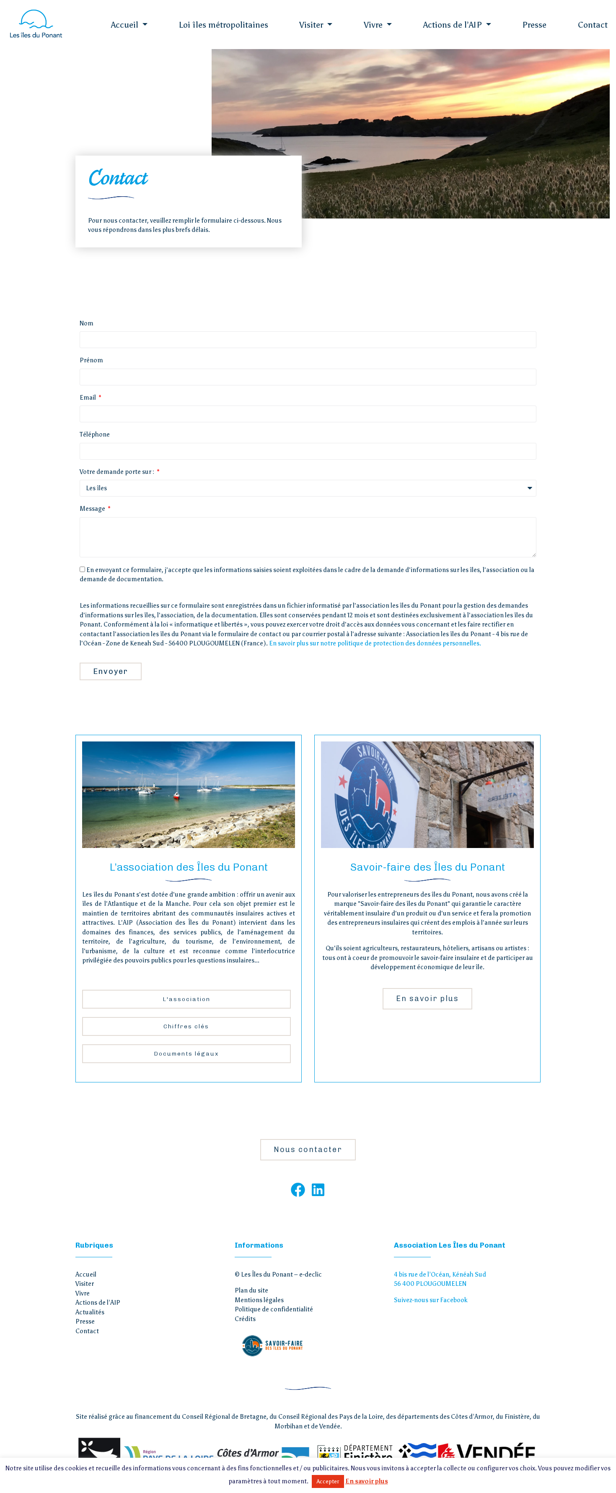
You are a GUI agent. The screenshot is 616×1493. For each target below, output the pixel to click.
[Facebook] (298, 1189)
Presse (534, 25)
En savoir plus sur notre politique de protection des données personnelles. (375, 643)
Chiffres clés (186, 1026)
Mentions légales (259, 1300)
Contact (593, 25)
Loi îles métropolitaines (223, 25)
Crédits (245, 1319)
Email (88, 397)
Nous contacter (308, 1149)
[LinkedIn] (318, 1189)
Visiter (312, 25)
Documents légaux (186, 1053)
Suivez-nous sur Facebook (431, 1300)
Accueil (125, 25)
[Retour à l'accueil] (35, 24)
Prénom (91, 360)
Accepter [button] (328, 1481)
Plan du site (251, 1290)
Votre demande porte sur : (117, 472)
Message (93, 508)
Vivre (374, 25)
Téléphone (95, 434)
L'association (186, 999)
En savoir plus (427, 998)
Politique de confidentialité (274, 1309)
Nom (86, 323)
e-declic (310, 1274)
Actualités (89, 1312)
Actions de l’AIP (453, 25)
